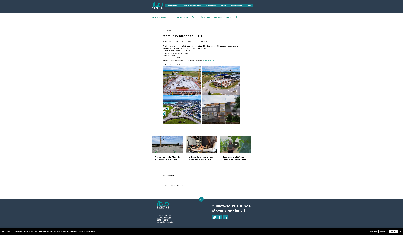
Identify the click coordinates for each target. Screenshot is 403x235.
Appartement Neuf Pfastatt (179, 17)
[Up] (201, 199)
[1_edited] (219, 217)
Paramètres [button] (373, 232)
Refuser (382, 232)
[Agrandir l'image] (182, 80)
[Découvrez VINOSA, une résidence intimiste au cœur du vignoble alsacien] (235, 144)
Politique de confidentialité (86, 232)
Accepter (393, 232)
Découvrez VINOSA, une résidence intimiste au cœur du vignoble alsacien (235, 158)
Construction (205, 17)
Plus (236, 17)
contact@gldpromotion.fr (166, 222)
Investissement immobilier (222, 17)
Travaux (194, 17)
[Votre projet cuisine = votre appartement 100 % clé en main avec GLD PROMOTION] (201, 144)
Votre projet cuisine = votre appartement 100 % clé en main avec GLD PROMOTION (201, 158)
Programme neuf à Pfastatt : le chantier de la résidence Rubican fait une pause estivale (167, 158)
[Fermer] (400, 231)
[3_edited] (225, 217)
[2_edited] (214, 217)
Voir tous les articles (159, 17)
